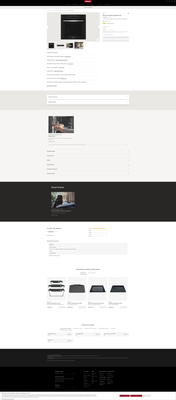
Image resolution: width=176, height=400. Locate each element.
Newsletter (57, 385)
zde (85, 82)
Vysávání (82, 4)
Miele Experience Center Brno (59, 381)
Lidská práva (85, 386)
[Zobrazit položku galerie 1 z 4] (51, 45)
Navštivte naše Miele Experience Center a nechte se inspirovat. (64, 378)
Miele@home (101, 373)
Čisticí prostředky (90, 4)
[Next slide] (99, 26)
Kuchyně (67, 4)
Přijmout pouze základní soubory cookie (136, 395)
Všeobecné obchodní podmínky (110, 383)
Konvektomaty (64, 10)
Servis (100, 4)
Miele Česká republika (87, 375)
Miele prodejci (109, 373)
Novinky (93, 379)
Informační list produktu (110, 23)
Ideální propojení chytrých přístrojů (102, 381)
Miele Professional (110, 375)
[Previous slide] (46, 26)
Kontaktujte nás (86, 383)
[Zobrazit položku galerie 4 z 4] (78, 45)
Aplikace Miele (102, 375)
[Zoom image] (98, 40)
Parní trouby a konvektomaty (57, 10)
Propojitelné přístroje (103, 379)
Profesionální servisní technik (110, 377)
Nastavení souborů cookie (146, 395)
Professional (107, 4)
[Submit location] (74, 373)
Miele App (113, 328)
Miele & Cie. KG (63, 78)
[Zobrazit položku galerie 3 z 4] (69, 45)
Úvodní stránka (49, 10)
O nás (84, 373)
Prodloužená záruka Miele (94, 381)
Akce (92, 377)
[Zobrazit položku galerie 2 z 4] (60, 45)
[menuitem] (68, 4)
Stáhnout (69, 334)
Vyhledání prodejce (59, 371)
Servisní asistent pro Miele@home (102, 384)
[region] (73, 27)
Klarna (92, 383)
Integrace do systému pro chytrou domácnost (103, 377)
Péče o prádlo (75, 4)
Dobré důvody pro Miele (94, 374)
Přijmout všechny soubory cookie (124, 395)
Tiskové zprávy (86, 380)
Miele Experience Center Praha (59, 380)
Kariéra (85, 378)
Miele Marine (109, 379)
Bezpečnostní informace (52, 85)
